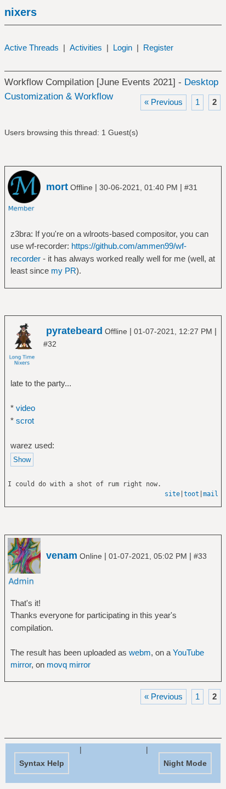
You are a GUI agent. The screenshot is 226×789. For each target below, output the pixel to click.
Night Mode (185, 763)
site (172, 494)
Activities (86, 47)
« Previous (163, 102)
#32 (49, 344)
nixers (20, 12)
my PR (63, 270)
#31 (190, 187)
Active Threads (31, 47)
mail (210, 494)
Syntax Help (41, 763)
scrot (25, 420)
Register (158, 47)
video (25, 408)
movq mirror (69, 664)
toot (191, 494)
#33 (200, 556)
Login (122, 47)
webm (140, 652)
